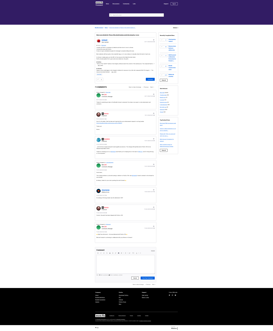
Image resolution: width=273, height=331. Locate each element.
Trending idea (163, 95)
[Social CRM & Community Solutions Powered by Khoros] (174, 328)
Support (166, 3)
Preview (153, 250)
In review (162, 99)
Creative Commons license (145, 320)
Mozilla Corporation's (101, 319)
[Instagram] (172, 295)
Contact (146, 315)
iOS (120, 297)
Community (126, 3)
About (97, 295)
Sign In (174, 3)
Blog (120, 304)
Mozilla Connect (99, 3)
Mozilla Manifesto (100, 297)
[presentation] (98, 253)
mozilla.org (111, 315)
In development (109, 162)
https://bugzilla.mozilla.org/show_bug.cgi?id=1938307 (109, 123)
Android (121, 299)
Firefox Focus (122, 302)
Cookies (139, 315)
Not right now (163, 107)
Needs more (163, 97)
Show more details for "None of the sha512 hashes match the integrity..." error (117, 35)
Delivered (103, 45)
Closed (161, 112)
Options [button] (175, 27)
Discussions (116, 3)
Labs (134, 3)
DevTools (99, 74)
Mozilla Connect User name (172, 67)
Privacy (131, 315)
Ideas (107, 3)
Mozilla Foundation (100, 299)
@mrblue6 (113, 151)
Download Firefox (123, 295)
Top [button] (98, 327)
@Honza (140, 151)
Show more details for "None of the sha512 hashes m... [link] (122, 27)
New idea (108, 92)
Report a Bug (145, 297)
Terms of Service (122, 315)
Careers (97, 302)
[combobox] (136, 15)
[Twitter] (169, 295)
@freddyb (134, 175)
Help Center (145, 295)
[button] (98, 79)
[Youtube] (175, 295)
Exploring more (163, 102)
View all (164, 80)
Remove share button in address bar (172, 48)
